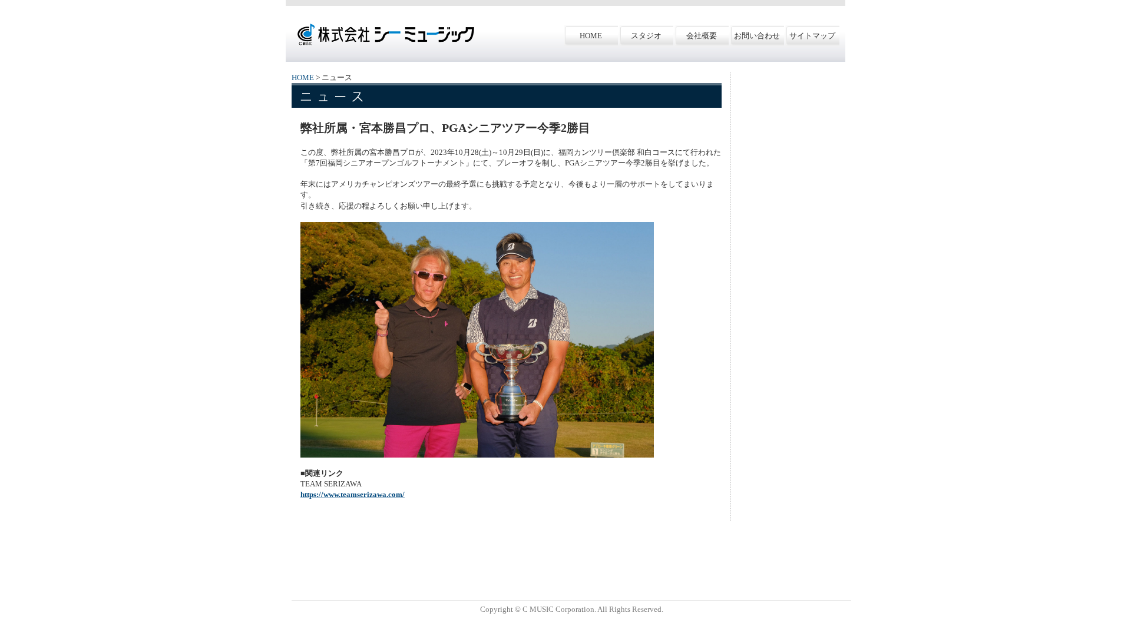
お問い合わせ (757, 35)
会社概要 (701, 35)
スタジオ (646, 35)
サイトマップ (812, 35)
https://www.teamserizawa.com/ (352, 494)
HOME (591, 35)
